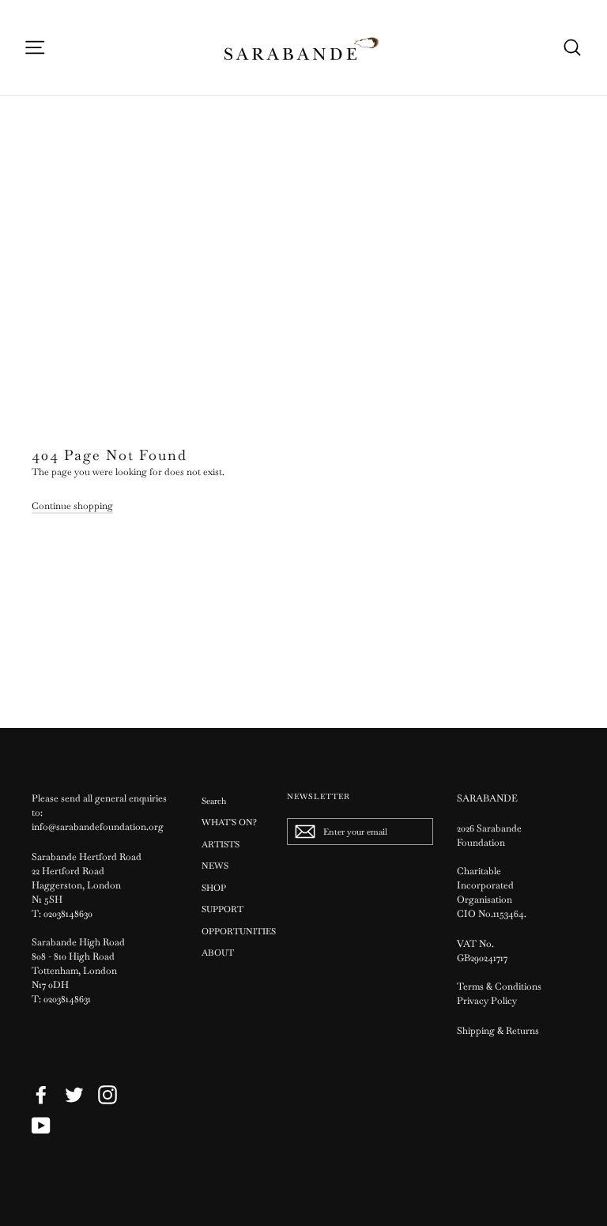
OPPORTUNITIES (232, 931)
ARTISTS (220, 844)
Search (214, 800)
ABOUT (218, 952)
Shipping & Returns (498, 1030)
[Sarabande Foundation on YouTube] (41, 1125)
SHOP (214, 887)
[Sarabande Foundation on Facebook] (41, 1094)
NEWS (215, 865)
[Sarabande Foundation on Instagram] (107, 1094)
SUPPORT (222, 909)
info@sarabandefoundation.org (98, 826)
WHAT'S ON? (229, 822)
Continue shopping (72, 506)
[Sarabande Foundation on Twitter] (74, 1094)
